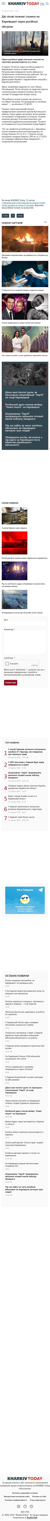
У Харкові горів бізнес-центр (21, 817)
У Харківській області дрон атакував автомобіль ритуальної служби (21, 1023)
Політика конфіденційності (16, 1500)
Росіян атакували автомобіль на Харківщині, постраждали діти (19, 981)
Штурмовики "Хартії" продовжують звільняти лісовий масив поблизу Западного (24, 416)
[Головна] (24, 3)
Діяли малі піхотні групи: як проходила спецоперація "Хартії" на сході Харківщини (24, 394)
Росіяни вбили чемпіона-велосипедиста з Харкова (24, 1133)
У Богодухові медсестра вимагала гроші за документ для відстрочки (24, 992)
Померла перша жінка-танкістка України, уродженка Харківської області (27, 786)
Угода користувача (37, 1500)
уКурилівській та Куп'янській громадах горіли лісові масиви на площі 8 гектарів (23, 204)
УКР (22, 1512)
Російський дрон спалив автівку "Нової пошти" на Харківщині (23, 406)
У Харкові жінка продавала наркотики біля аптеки (24, 1047)
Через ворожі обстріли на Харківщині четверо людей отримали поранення (22, 1101)
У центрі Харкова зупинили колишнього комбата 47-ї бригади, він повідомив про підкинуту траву (27, 751)
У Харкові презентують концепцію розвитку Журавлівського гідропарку (25, 807)
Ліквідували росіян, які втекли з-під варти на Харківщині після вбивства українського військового (24, 440)
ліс (13, 216)
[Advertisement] (25, 171)
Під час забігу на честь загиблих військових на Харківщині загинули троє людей (23, 428)
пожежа (5, 216)
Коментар (8, 629)
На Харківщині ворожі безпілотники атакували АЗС (21, 1164)
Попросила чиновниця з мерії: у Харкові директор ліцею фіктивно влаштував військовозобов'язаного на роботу (23, 1035)
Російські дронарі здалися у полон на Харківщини (22, 1154)
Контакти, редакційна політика (25, 1493)
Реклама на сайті (39, 1496)
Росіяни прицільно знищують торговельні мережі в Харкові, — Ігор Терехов (24, 1002)
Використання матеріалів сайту (17, 1496)
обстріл (20, 216)
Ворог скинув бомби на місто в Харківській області (22, 797)
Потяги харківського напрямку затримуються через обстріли (19, 1068)
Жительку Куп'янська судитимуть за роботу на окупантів (25, 1013)
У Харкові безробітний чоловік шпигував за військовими (24, 1078)
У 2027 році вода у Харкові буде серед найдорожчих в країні (26, 763)
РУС (42, 3)
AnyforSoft (32, 1517)
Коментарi (10, 682)
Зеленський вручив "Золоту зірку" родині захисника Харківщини (24, 1143)
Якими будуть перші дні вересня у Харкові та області (24, 1122)
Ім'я (6, 619)
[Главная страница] (25, 1478)
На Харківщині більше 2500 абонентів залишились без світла (22, 1057)
